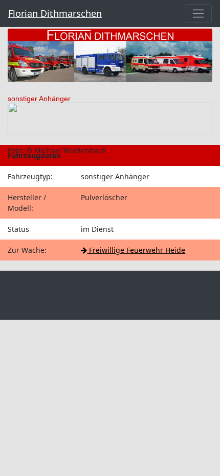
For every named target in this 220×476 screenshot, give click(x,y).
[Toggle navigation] (198, 13)
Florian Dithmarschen (55, 13)
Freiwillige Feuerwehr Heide (136, 250)
